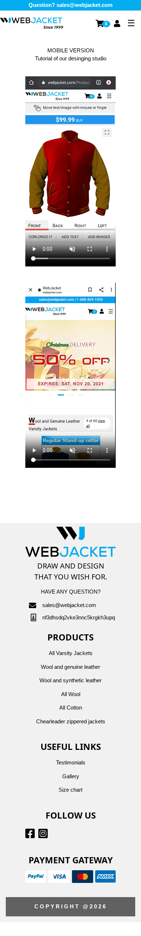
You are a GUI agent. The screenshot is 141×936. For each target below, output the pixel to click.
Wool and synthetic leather (70, 680)
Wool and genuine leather (70, 667)
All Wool (70, 694)
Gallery (70, 776)
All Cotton (70, 707)
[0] (100, 23)
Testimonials (70, 762)
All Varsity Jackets (71, 653)
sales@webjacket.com (84, 5)
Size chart (70, 790)
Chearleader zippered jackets (70, 721)
